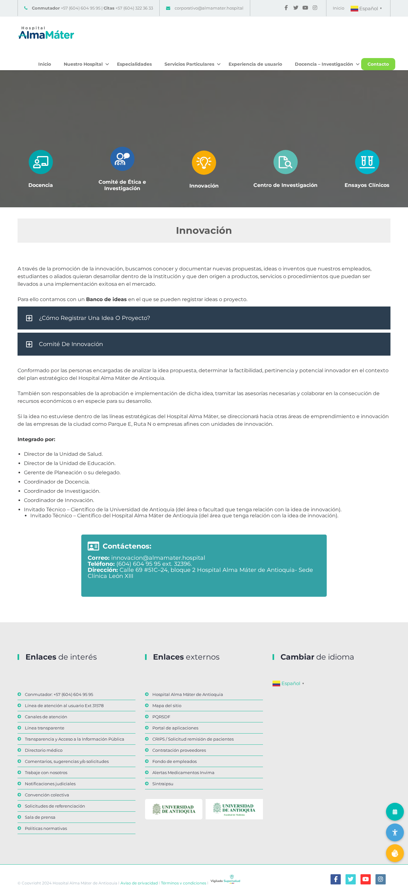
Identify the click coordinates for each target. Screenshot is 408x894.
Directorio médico (43, 750)
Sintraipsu (162, 783)
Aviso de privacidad (139, 882)
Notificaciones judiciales (50, 783)
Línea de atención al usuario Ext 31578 (64, 705)
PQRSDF (161, 716)
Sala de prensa (40, 817)
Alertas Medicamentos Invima (183, 772)
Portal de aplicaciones (175, 727)
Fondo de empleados (174, 761)
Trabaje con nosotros (46, 772)
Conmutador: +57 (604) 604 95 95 (59, 694)
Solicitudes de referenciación (55, 806)
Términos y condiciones (183, 882)
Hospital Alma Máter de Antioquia (187, 694)
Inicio (338, 8)
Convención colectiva (47, 794)
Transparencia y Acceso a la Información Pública (74, 739)
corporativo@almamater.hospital (209, 8)
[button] (204, 318)
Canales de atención (46, 716)
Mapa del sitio (166, 705)
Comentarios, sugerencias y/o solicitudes (67, 761)
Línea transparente (44, 727)
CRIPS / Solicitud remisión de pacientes (193, 739)
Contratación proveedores (179, 750)
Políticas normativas (46, 828)
